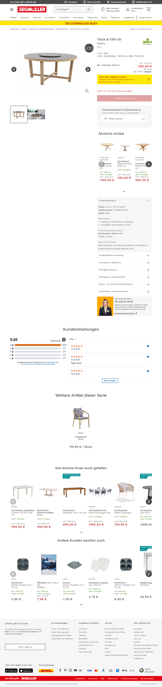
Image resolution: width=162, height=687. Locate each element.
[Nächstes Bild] (87, 69)
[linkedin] (80, 671)
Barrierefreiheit (147, 678)
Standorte (138, 629)
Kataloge (82, 648)
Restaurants (139, 632)
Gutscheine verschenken (89, 642)
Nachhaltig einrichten (142, 648)
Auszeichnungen (140, 655)
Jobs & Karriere (140, 635)
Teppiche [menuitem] (92, 17)
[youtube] (75, 671)
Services (108, 642)
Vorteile (137, 642)
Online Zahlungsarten (60, 632)
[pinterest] (65, 671)
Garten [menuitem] (37, 17)
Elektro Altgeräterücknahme (116, 655)
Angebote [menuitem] (128, 17)
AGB (102, 678)
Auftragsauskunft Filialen (61, 635)
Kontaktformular (111, 639)
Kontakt (108, 635)
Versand (147, 71)
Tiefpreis (82, 635)
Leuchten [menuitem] (50, 17)
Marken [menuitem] (115, 17)
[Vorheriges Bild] (13, 69)
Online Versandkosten (60, 629)
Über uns (137, 639)
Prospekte (72, 2)
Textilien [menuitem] (64, 17)
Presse (107, 652)
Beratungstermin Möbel (114, 629)
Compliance (138, 658)
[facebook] (60, 671)
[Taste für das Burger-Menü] (11, 9)
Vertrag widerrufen (147, 684)
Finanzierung (110, 645)
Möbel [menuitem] (13, 17)
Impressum (93, 678)
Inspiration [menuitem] (145, 17)
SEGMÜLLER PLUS (144, 2)
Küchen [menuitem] (25, 17)
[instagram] (70, 671)
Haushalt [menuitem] (78, 17)
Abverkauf (83, 629)
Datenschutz (112, 678)
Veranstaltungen (85, 652)
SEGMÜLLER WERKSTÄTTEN (145, 645)
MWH (99, 47)
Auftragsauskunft (118, 2)
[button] (87, 90)
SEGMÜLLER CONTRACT (144, 652)
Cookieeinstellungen (129, 678)
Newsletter (83, 639)
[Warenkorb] (149, 9)
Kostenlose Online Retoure (62, 639)
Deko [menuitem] (104, 17)
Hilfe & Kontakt (94, 2)
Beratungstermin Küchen (115, 632)
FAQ (106, 648)
